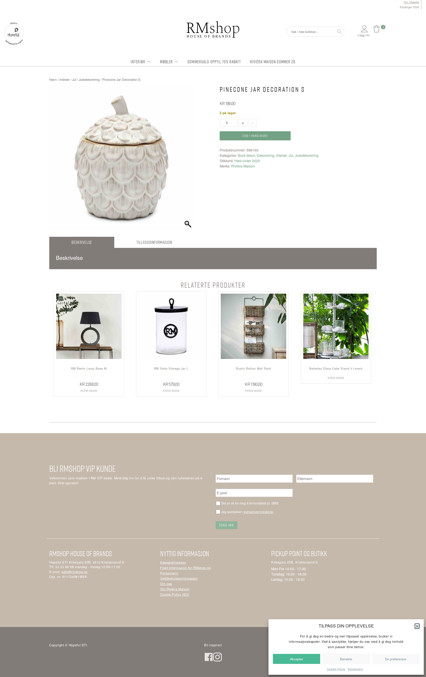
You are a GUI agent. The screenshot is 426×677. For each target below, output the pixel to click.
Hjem (53, 79)
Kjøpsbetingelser (173, 562)
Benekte (346, 659)
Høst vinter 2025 (247, 160)
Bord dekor (246, 155)
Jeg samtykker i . (247, 511)
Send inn (226, 525)
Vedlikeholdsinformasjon (179, 578)
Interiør (138, 61)
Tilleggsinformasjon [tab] (154, 242)
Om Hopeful (411, 2)
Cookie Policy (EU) (174, 594)
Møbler (166, 61)
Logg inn (364, 35)
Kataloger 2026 (409, 7)
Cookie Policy (336, 669)
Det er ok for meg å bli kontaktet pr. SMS (249, 503)
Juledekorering (89, 79)
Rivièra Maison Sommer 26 (273, 61)
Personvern (355, 669)
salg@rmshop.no (74, 571)
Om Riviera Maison (174, 589)
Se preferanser (395, 659)
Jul (74, 79)
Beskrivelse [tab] (81, 242)
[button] (417, 626)
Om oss (166, 583)
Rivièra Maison (243, 166)
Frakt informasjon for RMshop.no (185, 567)
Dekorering (265, 155)
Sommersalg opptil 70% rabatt (214, 61)
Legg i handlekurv (255, 135)
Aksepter (296, 659)
